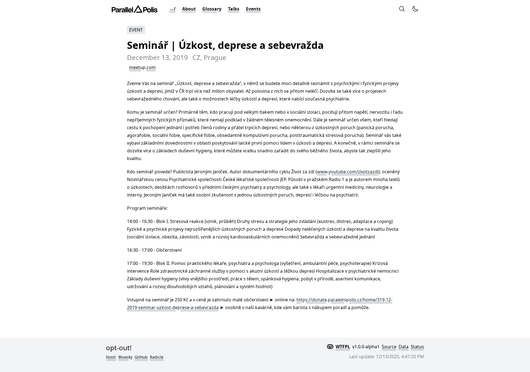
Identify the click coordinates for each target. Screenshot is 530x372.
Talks (233, 9)
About (189, 9)
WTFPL (343, 347)
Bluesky (125, 357)
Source (389, 347)
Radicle (156, 357)
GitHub (141, 357)
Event (136, 30)
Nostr (111, 357)
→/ (172, 9)
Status (417, 347)
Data (404, 347)
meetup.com (142, 67)
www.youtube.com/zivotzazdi (347, 172)
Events (253, 9)
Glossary (211, 9)
